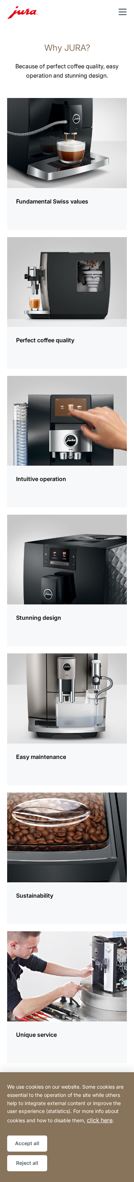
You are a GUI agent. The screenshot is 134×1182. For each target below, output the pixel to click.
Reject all (27, 1163)
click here (100, 1120)
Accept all (27, 1143)
